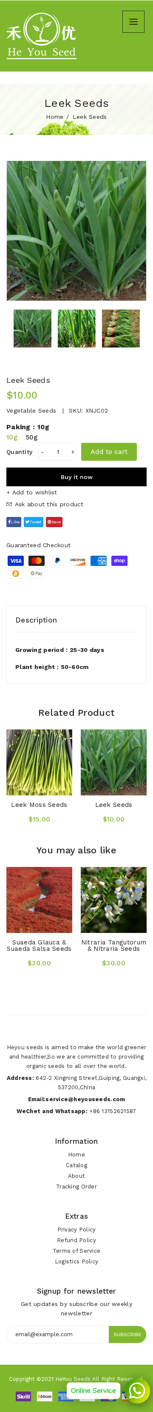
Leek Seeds (114, 805)
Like (15, 521)
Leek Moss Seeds (39, 805)
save (56, 521)
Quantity (19, 451)
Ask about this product (47, 504)
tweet (35, 521)
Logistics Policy (76, 1261)
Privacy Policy (76, 1229)
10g (11, 437)
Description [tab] (36, 620)
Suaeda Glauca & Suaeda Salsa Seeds (39, 945)
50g (32, 437)
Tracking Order (76, 1186)
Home (54, 116)
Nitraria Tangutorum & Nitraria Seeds (113, 945)
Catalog (76, 1165)
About (76, 1176)
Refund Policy (76, 1240)
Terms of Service (76, 1251)
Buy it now (77, 477)
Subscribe (127, 1334)
